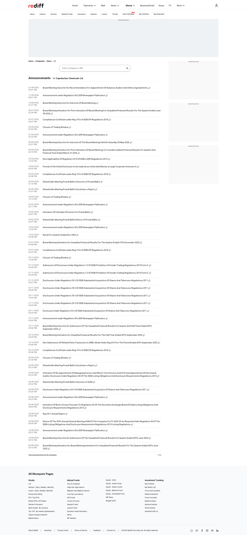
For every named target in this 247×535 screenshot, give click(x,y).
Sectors (53, 14)
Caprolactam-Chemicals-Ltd (69, 78)
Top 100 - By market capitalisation (41, 511)
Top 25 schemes (73, 484)
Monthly (50, 487)
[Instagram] (207, 530)
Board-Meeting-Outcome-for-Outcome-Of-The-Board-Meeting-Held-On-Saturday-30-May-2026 (86, 142)
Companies (40, 61)
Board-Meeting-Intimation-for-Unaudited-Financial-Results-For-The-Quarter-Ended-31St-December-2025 (91, 242)
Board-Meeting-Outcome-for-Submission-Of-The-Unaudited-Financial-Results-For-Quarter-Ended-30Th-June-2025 (96, 438)
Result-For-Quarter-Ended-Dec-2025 (59, 235)
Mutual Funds (67, 14)
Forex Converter (151, 498)
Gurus (161, 5)
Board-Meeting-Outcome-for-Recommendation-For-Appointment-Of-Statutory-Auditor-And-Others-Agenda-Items (95, 88)
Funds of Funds (73, 501)
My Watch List (150, 487)
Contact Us (111, 530)
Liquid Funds (72, 508)
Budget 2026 (111, 501)
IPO (29, 498)
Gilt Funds (71, 498)
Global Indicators (151, 494)
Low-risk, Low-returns (75, 494)
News (113, 5)
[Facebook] (202, 530)
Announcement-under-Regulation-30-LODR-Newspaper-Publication (74, 95)
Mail (103, 5)
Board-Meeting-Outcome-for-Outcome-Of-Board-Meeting (69, 103)
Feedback (97, 530)
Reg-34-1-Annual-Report (54, 414)
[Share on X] (197, 530)
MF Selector (71, 518)
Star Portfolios (128, 14)
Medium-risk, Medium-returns (78, 491)
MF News (109, 497)
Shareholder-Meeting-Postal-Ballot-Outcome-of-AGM (68, 382)
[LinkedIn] (217, 530)
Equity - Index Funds (113, 484)
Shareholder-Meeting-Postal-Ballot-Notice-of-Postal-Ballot (70, 219)
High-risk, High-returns (75, 487)
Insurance (81, 14)
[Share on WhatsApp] (192, 530)
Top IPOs (35, 498)
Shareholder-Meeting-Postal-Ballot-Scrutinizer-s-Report (69, 189)
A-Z (29, 484)
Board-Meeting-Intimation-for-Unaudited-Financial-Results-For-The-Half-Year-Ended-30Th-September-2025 (93, 335)
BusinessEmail (147, 5)
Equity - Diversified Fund (115, 494)
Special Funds (72, 504)
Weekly (43, 487)
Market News (33, 518)
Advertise (47, 530)
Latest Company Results (37, 515)
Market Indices (150, 501)
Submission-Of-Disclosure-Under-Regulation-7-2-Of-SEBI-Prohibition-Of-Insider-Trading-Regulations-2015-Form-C (96, 265)
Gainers (93, 14)
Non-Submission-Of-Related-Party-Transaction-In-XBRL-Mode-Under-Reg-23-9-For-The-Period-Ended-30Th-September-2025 (100, 342)
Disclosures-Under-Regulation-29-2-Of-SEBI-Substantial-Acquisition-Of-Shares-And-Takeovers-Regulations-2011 (95, 280)
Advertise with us (151, 511)
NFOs (69, 515)
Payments (88, 5)
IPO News (42, 501)
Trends (115, 14)
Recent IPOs (33, 501)
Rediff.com (132, 530)
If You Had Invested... (153, 491)
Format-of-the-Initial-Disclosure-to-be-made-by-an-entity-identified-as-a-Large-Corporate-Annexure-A (90, 166)
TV (170, 5)
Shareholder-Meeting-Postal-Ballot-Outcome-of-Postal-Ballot (72, 181)
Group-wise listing (35, 494)
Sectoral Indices (151, 504)
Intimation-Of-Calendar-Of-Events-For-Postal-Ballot (67, 212)
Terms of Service (80, 530)
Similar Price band (35, 504)
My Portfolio (144, 14)
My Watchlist (159, 14)
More (179, 5)
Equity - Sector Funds (114, 487)
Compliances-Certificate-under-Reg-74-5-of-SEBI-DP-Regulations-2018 (76, 119)
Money (129, 5)
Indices (43, 14)
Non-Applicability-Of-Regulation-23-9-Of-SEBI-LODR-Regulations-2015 (75, 159)
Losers (104, 14)
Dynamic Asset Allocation (77, 511)
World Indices (150, 508)
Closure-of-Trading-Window (56, 127)
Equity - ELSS (111, 480)
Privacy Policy (62, 530)
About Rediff (33, 530)
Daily (37, 487)
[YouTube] (212, 530)
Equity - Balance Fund (114, 490)
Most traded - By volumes (38, 508)
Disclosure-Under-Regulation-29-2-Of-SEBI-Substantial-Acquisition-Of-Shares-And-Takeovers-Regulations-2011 (95, 311)
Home (75, 5)
